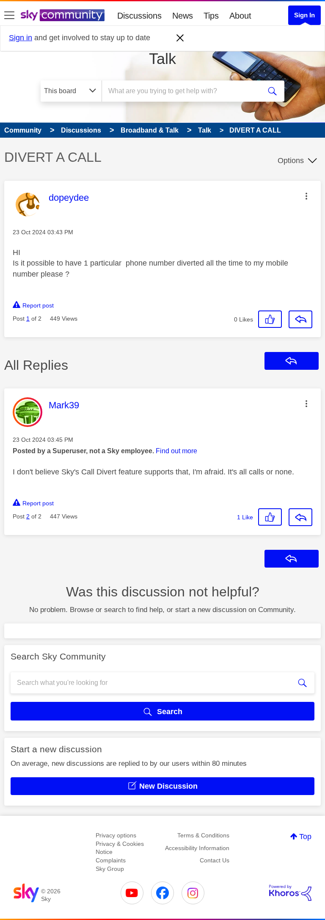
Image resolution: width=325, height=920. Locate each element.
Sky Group (110, 868)
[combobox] (184, 91)
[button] (306, 196)
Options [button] (291, 160)
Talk (162, 58)
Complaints (111, 860)
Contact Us (214, 860)
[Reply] (300, 319)
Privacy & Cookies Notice (120, 848)
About (240, 15)
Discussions (139, 15)
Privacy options (116, 835)
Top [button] (305, 836)
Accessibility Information (197, 848)
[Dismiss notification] (180, 38)
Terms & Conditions (203, 835)
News (182, 15)
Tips (211, 15)
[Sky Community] (63, 15)
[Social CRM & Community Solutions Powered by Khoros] (290, 893)
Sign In (304, 15)
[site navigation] (9, 15)
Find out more (176, 450)
